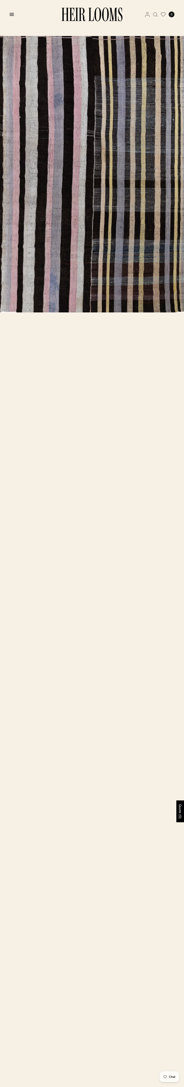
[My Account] (147, 14)
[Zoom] (92, 174)
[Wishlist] (163, 14)
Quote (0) (180, 811)
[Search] (155, 14)
